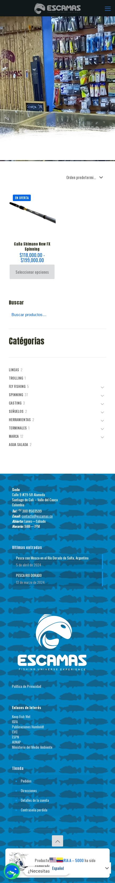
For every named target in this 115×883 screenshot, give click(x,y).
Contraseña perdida (34, 809)
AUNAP (16, 742)
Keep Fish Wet (21, 716)
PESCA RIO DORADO (29, 575)
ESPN (15, 737)
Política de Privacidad (26, 686)
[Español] (59, 859)
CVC (15, 731)
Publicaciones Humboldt (28, 726)
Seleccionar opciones (32, 272)
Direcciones (29, 790)
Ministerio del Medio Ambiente (32, 747)
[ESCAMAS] (57, 8)
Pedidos (26, 781)
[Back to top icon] (57, 841)
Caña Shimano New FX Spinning (32, 246)
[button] (12, 871)
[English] (52, 859)
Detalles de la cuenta (35, 800)
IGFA (15, 721)
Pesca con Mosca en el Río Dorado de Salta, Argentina (52, 558)
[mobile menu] (107, 8)
